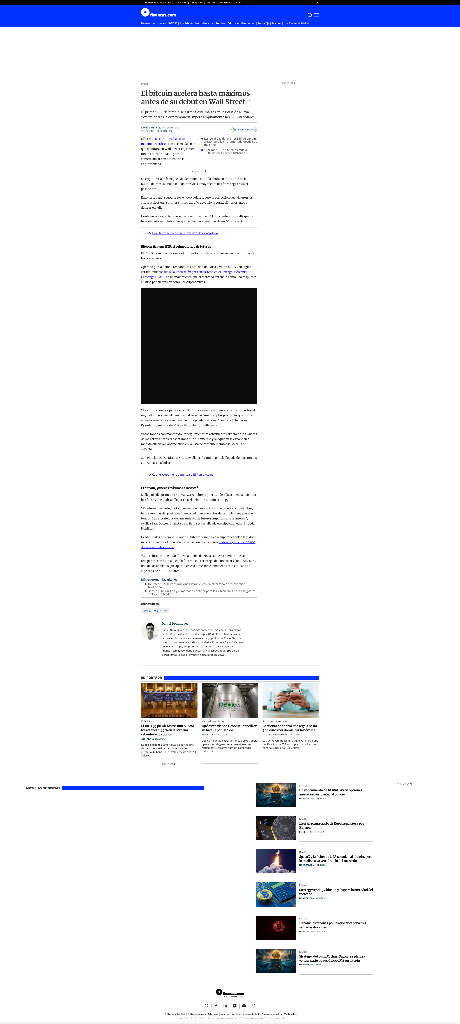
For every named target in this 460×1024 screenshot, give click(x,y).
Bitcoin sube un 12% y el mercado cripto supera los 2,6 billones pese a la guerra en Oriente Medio (202, 593)
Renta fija (263, 23)
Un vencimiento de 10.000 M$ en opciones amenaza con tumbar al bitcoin (330, 792)
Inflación (224, 2)
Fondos (220, 23)
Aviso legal (213, 1014)
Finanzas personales (153, 23)
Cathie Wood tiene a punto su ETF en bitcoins (182, 475)
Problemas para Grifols (157, 2)
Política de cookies (196, 1014)
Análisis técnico (189, 23)
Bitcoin (146, 611)
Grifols (238, 2)
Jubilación (181, 2)
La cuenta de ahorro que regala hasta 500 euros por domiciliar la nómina (290, 728)
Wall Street (160, 611)
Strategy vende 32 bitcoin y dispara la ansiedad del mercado (336, 892)
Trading (276, 23)
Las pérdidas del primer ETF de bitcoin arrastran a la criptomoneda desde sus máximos (230, 141)
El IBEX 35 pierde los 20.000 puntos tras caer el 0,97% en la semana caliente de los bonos (167, 730)
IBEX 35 (210, 2)
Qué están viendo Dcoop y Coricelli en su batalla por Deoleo (229, 728)
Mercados (207, 23)
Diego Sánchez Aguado (275, 734)
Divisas (144, 83)
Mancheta (225, 1014)
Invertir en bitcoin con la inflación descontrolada (185, 233)
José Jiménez (147, 738)
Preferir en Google (246, 129)
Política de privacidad (174, 1014)
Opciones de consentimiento (246, 1014)
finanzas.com (306, 798)
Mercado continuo (213, 721)
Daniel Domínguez (151, 127)
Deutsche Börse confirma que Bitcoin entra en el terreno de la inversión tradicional (196, 586)
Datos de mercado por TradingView (279, 1014)
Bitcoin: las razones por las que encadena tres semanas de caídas (332, 925)
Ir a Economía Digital (296, 23)
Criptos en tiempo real (241, 23)
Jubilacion (197, 2)
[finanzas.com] (230, 993)
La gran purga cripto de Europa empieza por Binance (331, 825)
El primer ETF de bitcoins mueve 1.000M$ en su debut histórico (226, 151)
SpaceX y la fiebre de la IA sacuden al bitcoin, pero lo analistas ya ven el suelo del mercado (335, 859)
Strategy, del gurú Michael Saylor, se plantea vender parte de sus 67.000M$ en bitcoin (332, 958)
